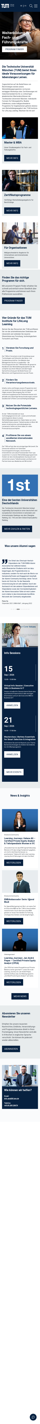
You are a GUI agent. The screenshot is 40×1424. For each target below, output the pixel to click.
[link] (20, 581)
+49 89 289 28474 (11, 1105)
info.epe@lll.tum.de (11, 1099)
